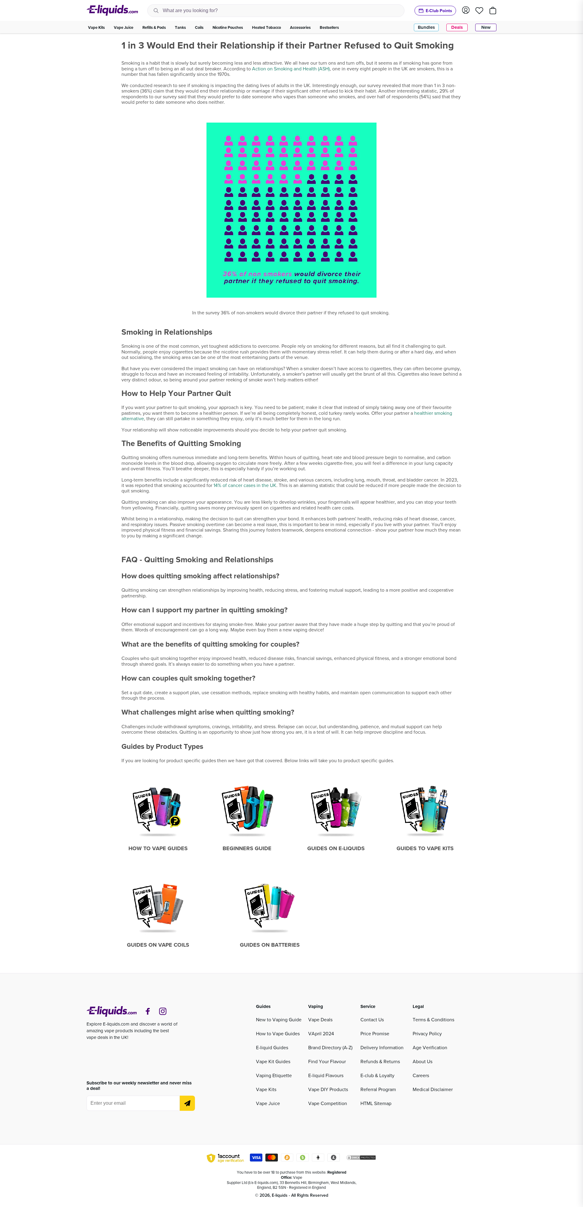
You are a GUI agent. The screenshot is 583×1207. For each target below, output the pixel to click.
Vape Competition (327, 1103)
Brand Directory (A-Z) (330, 1047)
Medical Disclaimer (433, 1089)
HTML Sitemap (375, 1103)
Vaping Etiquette (274, 1075)
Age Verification (430, 1047)
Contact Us (372, 1019)
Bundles (426, 27)
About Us (422, 1061)
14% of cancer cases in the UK (244, 485)
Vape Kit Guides (273, 1061)
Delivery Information (382, 1047)
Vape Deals (320, 1019)
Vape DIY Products (328, 1089)
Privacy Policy (427, 1033)
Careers (421, 1075)
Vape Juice (268, 1103)
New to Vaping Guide (279, 1019)
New (486, 27)
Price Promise (374, 1033)
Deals (457, 27)
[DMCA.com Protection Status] (361, 1158)
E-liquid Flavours (325, 1075)
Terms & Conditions (433, 1019)
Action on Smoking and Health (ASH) (291, 68)
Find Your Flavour (327, 1061)
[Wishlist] (479, 10)
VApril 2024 (321, 1033)
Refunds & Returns (380, 1061)
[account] (465, 10)
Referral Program (378, 1089)
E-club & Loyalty (377, 1075)
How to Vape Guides (278, 1033)
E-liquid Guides (272, 1047)
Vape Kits (266, 1089)
